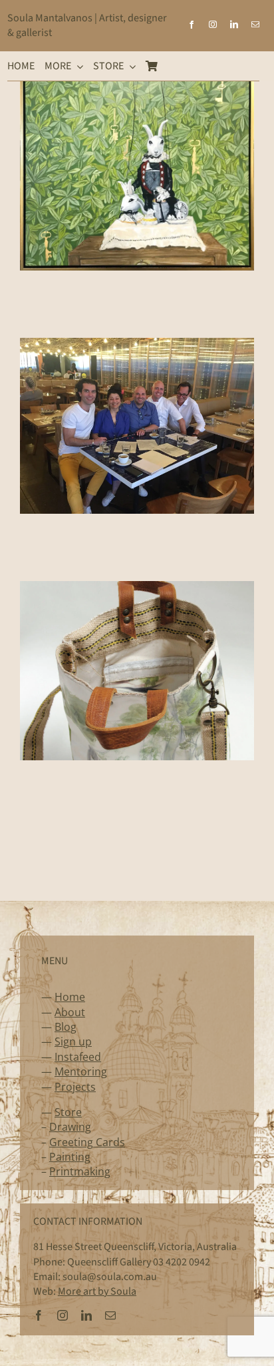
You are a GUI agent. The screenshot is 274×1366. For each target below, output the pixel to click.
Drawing (70, 1126)
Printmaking (79, 1171)
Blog (65, 1027)
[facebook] (192, 25)
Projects (75, 1086)
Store (68, 1112)
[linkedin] (234, 25)
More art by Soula (97, 1291)
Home (70, 997)
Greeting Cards (87, 1142)
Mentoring (81, 1071)
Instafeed (78, 1056)
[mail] (255, 25)
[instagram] (213, 25)
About (70, 1012)
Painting (69, 1156)
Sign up (73, 1041)
